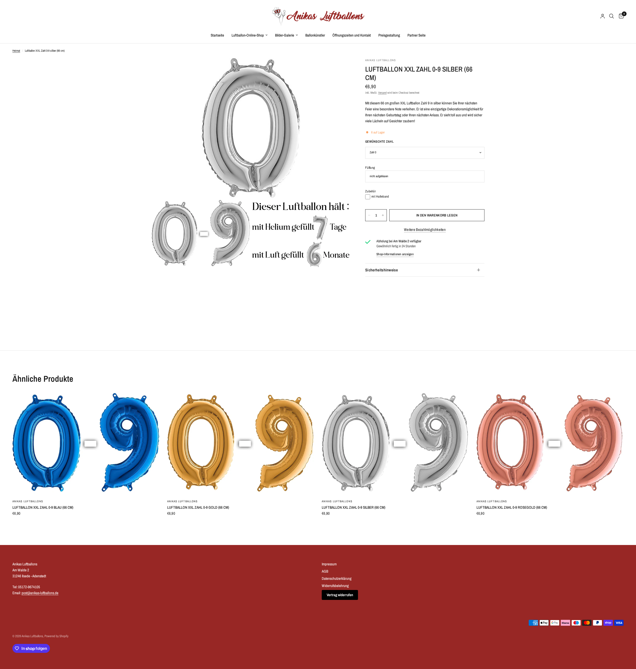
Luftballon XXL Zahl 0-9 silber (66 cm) (353, 507)
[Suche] (611, 16)
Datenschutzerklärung (337, 578)
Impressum (329, 564)
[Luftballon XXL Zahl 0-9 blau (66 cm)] (86, 443)
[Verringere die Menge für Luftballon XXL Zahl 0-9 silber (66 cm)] (369, 215)
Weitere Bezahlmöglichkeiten (425, 229)
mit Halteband (380, 196)
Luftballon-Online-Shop (248, 35)
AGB (325, 571)
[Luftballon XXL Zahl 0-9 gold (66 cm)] (241, 443)
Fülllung (370, 168)
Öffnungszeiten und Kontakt (351, 35)
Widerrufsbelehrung (335, 585)
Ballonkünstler (315, 35)
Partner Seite (416, 35)
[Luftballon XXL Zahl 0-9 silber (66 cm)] (395, 443)
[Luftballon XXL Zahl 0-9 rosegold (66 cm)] (550, 443)
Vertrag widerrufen (340, 594)
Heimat (16, 51)
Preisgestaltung (389, 35)
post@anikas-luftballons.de (40, 592)
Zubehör (370, 191)
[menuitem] (217, 35)
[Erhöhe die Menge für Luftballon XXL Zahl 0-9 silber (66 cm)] (383, 215)
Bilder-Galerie (284, 35)
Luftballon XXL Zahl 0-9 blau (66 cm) (42, 507)
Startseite (217, 35)
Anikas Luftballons (27, 501)
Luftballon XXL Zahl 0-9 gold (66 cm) (198, 507)
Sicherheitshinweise (381, 270)
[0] (620, 16)
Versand (382, 93)
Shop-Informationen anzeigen (395, 254)
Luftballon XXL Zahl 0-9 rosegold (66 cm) (512, 507)
